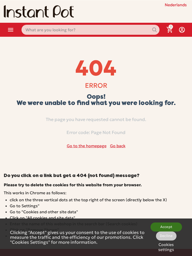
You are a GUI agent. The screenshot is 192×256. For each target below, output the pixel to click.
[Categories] (11, 30)
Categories (10, 29)
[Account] (182, 29)
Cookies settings (166, 246)
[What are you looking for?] (155, 30)
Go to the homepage (86, 145)
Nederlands (176, 4)
